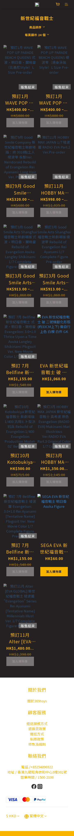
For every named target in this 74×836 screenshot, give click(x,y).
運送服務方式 (37, 723)
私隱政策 (37, 739)
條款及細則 (37, 744)
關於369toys (37, 700)
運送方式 (37, 733)
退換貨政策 (37, 728)
